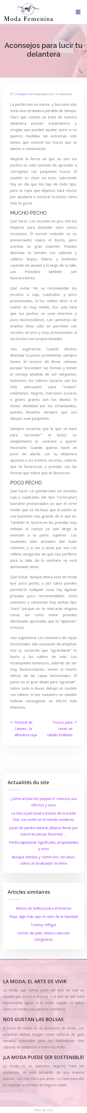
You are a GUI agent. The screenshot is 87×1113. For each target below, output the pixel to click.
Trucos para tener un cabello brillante (59, 728)
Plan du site (43, 1109)
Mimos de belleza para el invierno (43, 908)
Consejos (21, 94)
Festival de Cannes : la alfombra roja (25, 728)
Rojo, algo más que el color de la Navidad (43, 916)
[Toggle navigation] (78, 12)
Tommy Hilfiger (43, 924)
